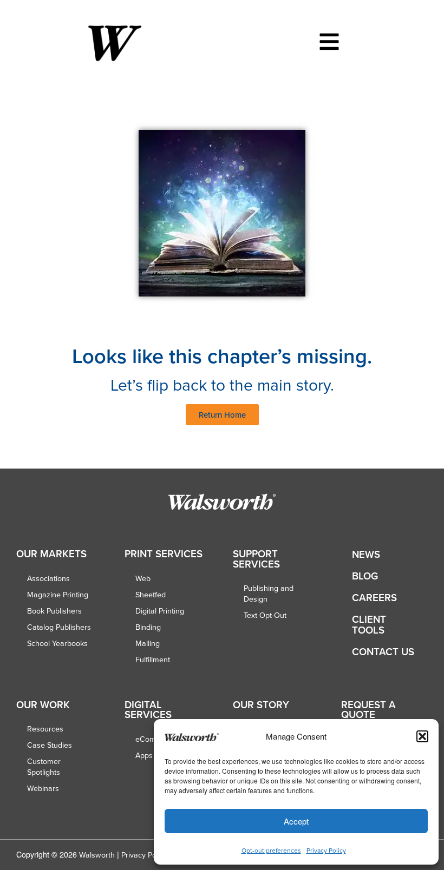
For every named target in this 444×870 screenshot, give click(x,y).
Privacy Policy (326, 850)
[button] (422, 736)
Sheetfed (150, 594)
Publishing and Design (268, 593)
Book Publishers (54, 610)
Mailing (147, 643)
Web (143, 578)
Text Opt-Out (265, 615)
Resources (45, 728)
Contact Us (383, 651)
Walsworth (97, 854)
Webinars (43, 788)
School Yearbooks (57, 643)
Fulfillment (152, 659)
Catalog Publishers (59, 627)
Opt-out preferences (271, 850)
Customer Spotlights (44, 766)
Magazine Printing (57, 594)
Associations (48, 578)
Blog (365, 576)
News (366, 554)
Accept (296, 821)
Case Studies (49, 745)
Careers (374, 597)
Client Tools (369, 624)
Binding (148, 627)
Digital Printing (159, 610)
